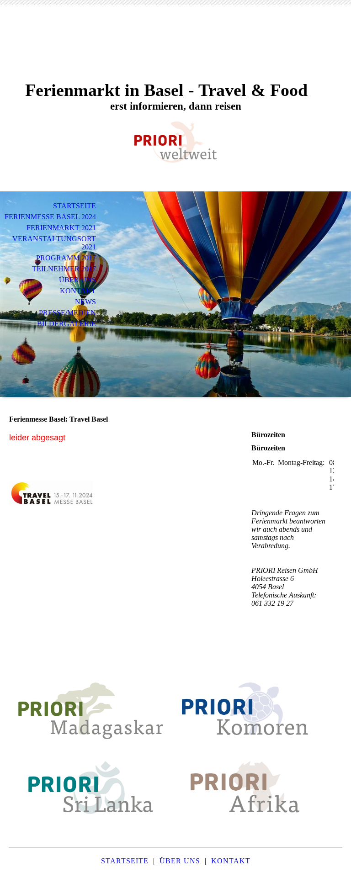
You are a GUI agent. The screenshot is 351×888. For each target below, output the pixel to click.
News (85, 302)
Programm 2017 (66, 258)
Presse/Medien (67, 313)
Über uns (77, 280)
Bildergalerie (66, 324)
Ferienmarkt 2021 (61, 228)
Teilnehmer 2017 (64, 269)
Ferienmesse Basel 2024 (50, 217)
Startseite (74, 206)
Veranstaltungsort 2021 (54, 243)
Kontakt (78, 291)
